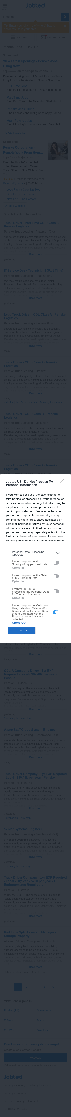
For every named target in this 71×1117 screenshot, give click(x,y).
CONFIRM (22, 630)
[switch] (56, 563)
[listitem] (35, 553)
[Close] (63, 482)
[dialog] (35, 558)
